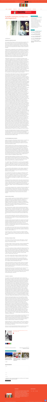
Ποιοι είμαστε (26, 401)
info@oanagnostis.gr (20, 398)
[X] (7, 343)
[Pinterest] (9, 343)
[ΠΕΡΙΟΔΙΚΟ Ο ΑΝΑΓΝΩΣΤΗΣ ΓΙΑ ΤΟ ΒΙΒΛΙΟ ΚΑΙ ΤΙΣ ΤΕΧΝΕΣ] (23, 4)
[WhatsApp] (10, 343)
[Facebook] (6, 343)
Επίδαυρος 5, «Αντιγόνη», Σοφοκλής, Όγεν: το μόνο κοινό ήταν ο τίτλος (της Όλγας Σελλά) (36, 41)
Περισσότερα (18, 397)
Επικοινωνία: (16, 398)
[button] (41, 9)
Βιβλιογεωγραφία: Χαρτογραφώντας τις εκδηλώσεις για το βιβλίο (24, 348)
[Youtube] (37, 391)
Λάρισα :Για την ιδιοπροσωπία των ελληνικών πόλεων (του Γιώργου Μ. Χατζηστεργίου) (25, 359)
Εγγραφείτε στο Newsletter (31, 401)
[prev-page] (5, 361)
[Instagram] (33, 391)
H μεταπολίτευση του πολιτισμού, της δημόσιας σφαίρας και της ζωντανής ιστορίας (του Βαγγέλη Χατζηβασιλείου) (36, 26)
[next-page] (6, 361)
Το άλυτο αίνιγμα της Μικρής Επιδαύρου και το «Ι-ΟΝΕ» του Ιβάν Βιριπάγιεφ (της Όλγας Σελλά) (8, 359)
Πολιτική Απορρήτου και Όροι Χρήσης (38, 401)
